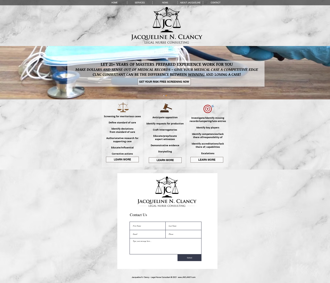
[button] (216, 99)
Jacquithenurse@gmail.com (184, 179)
